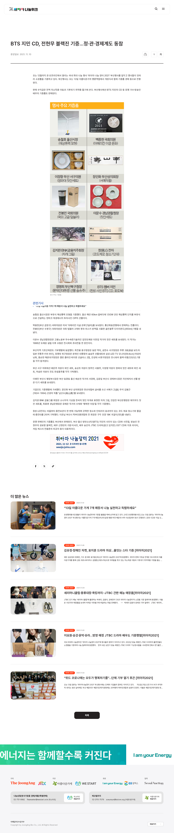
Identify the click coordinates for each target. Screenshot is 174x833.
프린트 (145, 54)
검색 (156, 8)
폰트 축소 (154, 54)
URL (53, 466)
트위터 (44, 466)
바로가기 (153, 824)
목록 (87, 715)
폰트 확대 (160, 54)
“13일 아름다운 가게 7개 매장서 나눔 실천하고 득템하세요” (60, 306)
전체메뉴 (163, 8)
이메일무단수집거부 (17, 822)
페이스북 (35, 466)
